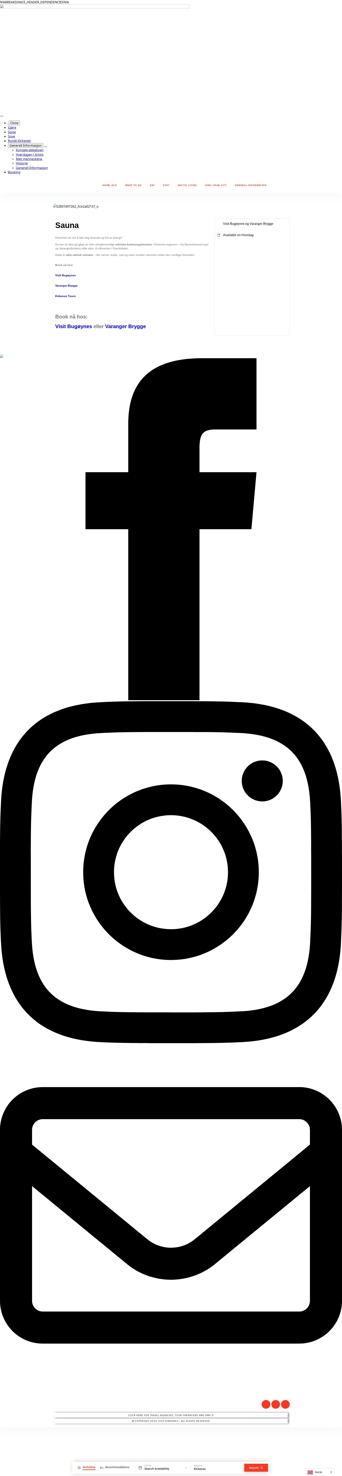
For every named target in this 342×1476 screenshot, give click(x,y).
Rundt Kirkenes (19, 141)
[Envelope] (285, 1404)
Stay (166, 185)
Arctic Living (187, 185)
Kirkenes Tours (65, 296)
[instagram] (171, 1042)
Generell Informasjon (26, 145)
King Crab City (216, 185)
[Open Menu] (1, 116)
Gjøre (12, 127)
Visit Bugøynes (65, 275)
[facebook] (171, 699)
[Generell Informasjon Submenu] (45, 146)
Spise (12, 132)
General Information (251, 185)
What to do (133, 185)
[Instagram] (266, 1404)
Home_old (110, 185)
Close (14, 123)
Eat (152, 185)
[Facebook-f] (275, 1404)
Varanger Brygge (66, 285)
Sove (11, 136)
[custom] (171, 1385)
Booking (14, 172)
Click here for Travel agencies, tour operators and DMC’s (171, 1415)
